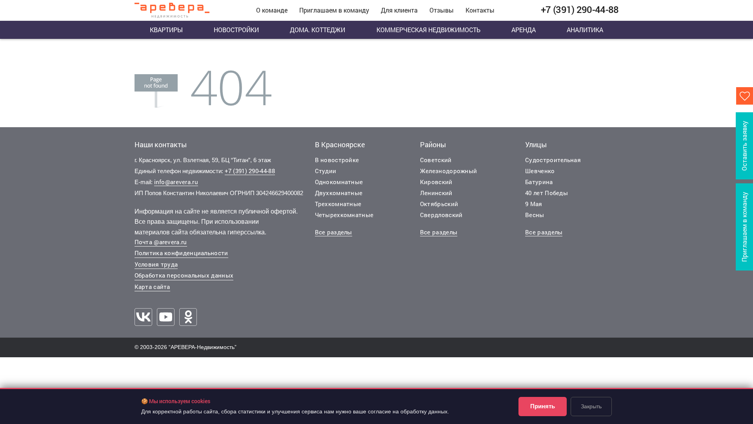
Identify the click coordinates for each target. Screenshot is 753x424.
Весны (534, 215)
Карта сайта (152, 287)
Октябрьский (439, 204)
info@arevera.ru (176, 182)
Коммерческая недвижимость (428, 30)
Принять (542, 406)
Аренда (523, 30)
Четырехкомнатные (344, 215)
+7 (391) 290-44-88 (250, 171)
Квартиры (166, 30)
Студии (325, 171)
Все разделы (333, 232)
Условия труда (156, 264)
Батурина (539, 182)
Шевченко (540, 171)
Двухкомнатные (339, 193)
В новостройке (337, 160)
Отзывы (441, 10)
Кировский (436, 182)
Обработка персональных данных (184, 275)
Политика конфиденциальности (181, 253)
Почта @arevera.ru (161, 242)
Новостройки (236, 30)
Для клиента (399, 10)
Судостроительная (553, 160)
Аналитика (585, 30)
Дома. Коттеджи (317, 30)
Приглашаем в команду (334, 10)
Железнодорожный (448, 171)
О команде (271, 10)
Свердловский (441, 215)
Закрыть (591, 406)
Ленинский (436, 193)
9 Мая (533, 204)
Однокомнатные (339, 182)
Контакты (480, 10)
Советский (436, 160)
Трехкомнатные (338, 204)
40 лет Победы (546, 193)
